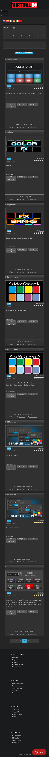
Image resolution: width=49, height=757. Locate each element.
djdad (42, 448)
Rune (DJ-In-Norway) (37, 86)
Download (15, 657)
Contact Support (18, 684)
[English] (4, 21)
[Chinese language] (20, 21)
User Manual (16, 686)
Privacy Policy (17, 714)
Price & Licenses (17, 664)
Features (15, 662)
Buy (13, 660)
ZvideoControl (12, 350)
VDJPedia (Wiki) (17, 688)
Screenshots (16, 667)
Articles (15, 690)
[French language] (10, 21)
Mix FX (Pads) (12, 60)
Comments (22, 127)
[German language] (14, 21)
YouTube (17, 738)
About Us (15, 710)
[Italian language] (17, 21)
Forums (15, 693)
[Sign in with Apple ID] (29, 36)
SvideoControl (12, 277)
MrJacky (41, 593)
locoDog (41, 303)
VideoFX (10, 567)
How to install (33, 127)
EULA (14, 716)
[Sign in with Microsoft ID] (21, 36)
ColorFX (10, 132)
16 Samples (11, 494)
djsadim (41, 158)
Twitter (16, 742)
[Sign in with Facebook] (13, 36)
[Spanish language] (7, 21)
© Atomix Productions (24, 754)
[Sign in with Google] (37, 36)
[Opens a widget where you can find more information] (39, 752)
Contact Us (16, 712)
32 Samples (11, 422)
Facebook (17, 736)
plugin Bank (11, 205)
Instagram (17, 740)
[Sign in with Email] (13, 28)
